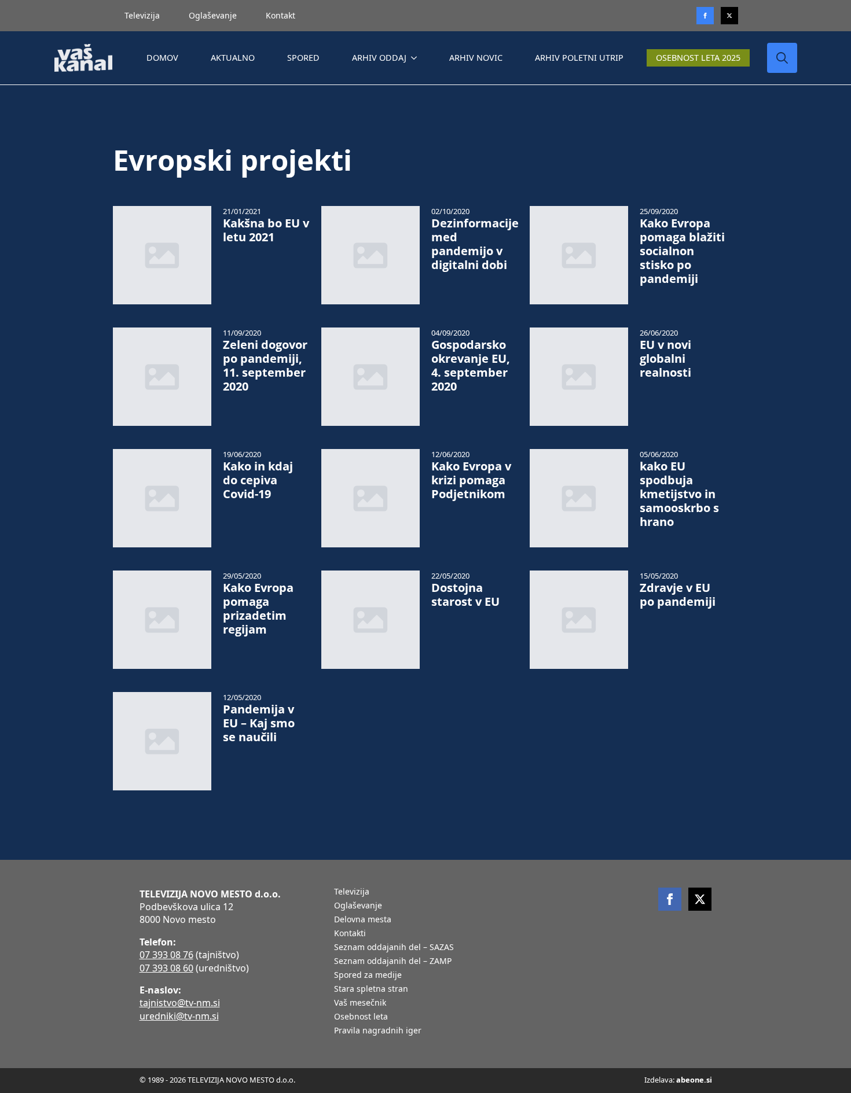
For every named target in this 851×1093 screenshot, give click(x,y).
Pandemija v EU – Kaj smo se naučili (259, 723)
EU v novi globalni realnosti (665, 359)
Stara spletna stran (371, 989)
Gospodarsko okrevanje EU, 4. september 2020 (470, 365)
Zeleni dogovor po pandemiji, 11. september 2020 (265, 365)
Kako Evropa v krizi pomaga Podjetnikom (471, 480)
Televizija (142, 15)
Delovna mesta (362, 920)
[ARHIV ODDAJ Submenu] (416, 58)
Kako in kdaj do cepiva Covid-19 (258, 480)
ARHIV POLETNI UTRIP (579, 57)
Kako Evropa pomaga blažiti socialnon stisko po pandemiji (682, 251)
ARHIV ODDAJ (379, 57)
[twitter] (729, 15)
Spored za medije (368, 975)
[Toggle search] (782, 58)
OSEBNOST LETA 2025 (698, 57)
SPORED (303, 57)
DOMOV (162, 57)
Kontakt (280, 15)
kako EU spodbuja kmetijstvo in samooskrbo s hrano (679, 494)
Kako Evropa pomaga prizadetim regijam (258, 608)
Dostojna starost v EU (465, 595)
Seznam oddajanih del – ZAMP (393, 961)
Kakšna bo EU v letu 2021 (266, 230)
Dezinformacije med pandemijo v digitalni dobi (475, 244)
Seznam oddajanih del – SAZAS (394, 947)
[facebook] (669, 899)
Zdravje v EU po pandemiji (678, 595)
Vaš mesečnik (360, 1003)
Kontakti (350, 934)
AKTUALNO (233, 57)
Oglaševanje (213, 15)
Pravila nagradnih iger (377, 1031)
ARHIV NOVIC (475, 57)
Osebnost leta (361, 1017)
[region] (150, 1002)
